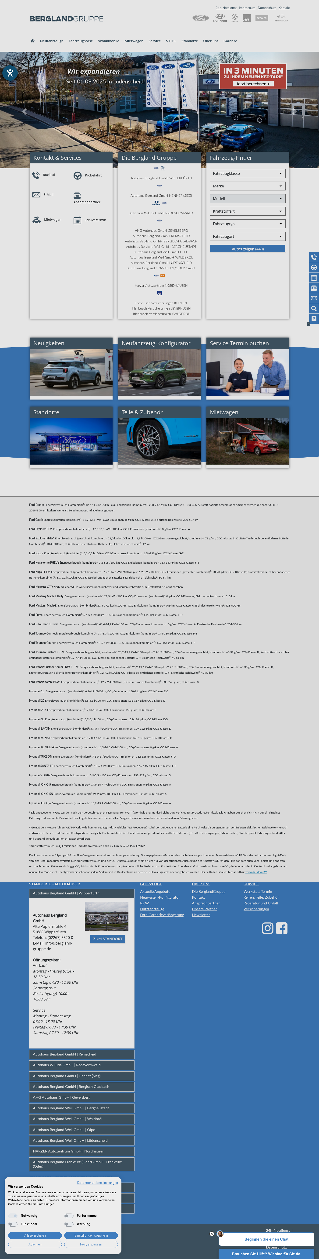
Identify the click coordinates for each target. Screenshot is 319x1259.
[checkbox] (13, 1216)
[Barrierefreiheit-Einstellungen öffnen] (10, 73)
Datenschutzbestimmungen (97, 1183)
